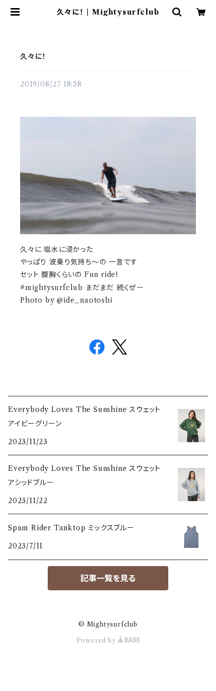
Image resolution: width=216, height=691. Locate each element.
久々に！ (33, 56)
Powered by (97, 640)
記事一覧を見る (108, 578)
